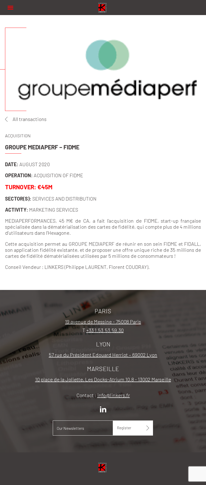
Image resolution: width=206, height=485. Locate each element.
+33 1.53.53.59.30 (105, 330)
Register (124, 427)
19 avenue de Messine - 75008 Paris (103, 322)
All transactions (29, 119)
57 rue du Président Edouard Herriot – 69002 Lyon (103, 355)
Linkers (103, 5)
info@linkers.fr (113, 395)
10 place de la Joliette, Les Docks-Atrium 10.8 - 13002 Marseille (103, 379)
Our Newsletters (70, 428)
